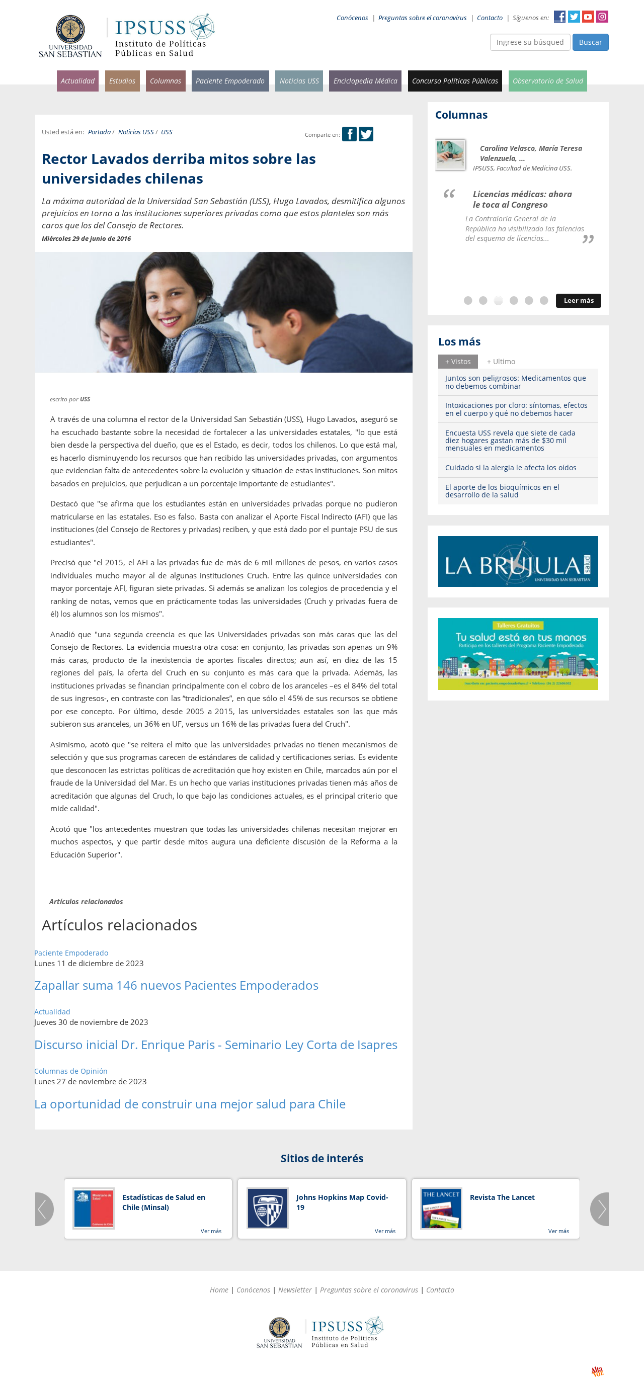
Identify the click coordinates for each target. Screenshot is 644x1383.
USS (167, 132)
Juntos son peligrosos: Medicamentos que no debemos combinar (515, 381)
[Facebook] (349, 134)
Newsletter (295, 1289)
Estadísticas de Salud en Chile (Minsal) (163, 1202)
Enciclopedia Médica (365, 80)
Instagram (602, 17)
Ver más (211, 1231)
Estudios (122, 80)
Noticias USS (299, 80)
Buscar (590, 42)
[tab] (458, 362)
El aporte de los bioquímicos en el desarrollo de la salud (502, 490)
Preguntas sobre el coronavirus (422, 18)
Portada (99, 132)
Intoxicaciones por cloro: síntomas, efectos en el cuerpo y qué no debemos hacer (516, 408)
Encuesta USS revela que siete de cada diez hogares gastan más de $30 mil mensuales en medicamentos (510, 440)
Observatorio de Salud (548, 80)
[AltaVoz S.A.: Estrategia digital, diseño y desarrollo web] (597, 1371)
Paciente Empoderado (230, 80)
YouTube (588, 17)
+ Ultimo (501, 361)
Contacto (490, 18)
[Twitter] (366, 134)
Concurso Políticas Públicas (455, 80)
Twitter (574, 17)
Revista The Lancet (502, 1197)
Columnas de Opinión (71, 1071)
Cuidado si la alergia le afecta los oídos (511, 467)
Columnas (165, 80)
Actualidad (78, 80)
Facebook (560, 17)
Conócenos (352, 18)
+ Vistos (458, 361)
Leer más (579, 300)
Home (219, 1289)
